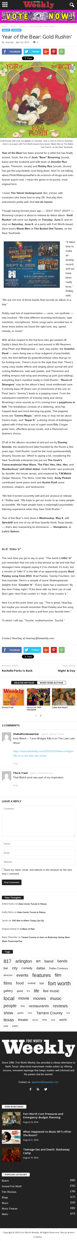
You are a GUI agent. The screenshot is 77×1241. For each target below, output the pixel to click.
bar (6, 968)
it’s (28, 991)
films (8, 983)
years (15, 1025)
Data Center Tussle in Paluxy (33, 904)
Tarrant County (49, 1013)
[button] (71, 5)
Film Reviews (9, 1192)
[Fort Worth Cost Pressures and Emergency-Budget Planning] (11, 1119)
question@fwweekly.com (45, 1082)
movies (39, 998)
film (58, 975)
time (44, 1019)
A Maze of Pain (27, 929)
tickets (35, 1020)
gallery (8, 991)
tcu (68, 1013)
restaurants (39, 1006)
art (38, 961)
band (48, 961)
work (53, 1020)
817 (7, 961)
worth (63, 1020)
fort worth (59, 983)
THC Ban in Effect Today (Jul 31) (28, 920)
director (8, 975)
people (10, 1006)
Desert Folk (7, 707)
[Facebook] (31, 1089)
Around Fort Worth (12, 1186)
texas (9, 1019)
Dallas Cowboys (58, 968)
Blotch (5, 1180)
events (22, 975)
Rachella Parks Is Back (17, 670)
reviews (60, 1006)
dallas (40, 968)
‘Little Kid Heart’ (60, 707)
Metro (5, 1214)
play (23, 1006)
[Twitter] (46, 1089)
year (6, 1026)
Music (6, 30)
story (30, 1013)
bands (62, 961)
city (15, 968)
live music (51, 991)
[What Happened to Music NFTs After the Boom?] (11, 1137)
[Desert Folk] (13, 697)
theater (23, 1020)
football (32, 983)
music (55, 998)
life (36, 990)
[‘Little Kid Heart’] (63, 697)
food (20, 983)
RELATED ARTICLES (24, 682)
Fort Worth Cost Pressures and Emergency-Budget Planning (43, 1115)
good (20, 990)
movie (23, 998)
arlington (23, 961)
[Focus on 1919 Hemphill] (38, 697)
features (41, 975)
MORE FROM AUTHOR (51, 682)
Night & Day (66, 670)
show (8, 1013)
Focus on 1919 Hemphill (34, 708)
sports (20, 1013)
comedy (27, 968)
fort (41, 983)
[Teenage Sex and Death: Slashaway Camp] (11, 1155)
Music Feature (9, 1208)
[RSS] (39, 1089)
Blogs (5, 1197)
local (9, 998)
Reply (15, 764)
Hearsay (16, 30)
